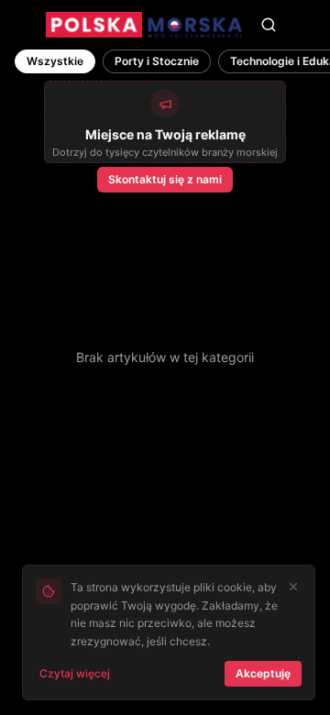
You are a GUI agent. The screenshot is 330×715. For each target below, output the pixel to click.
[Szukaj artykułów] (268, 24)
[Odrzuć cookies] (293, 587)
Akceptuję (263, 673)
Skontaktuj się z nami (165, 179)
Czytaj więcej (74, 673)
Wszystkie (55, 61)
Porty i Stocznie (157, 61)
